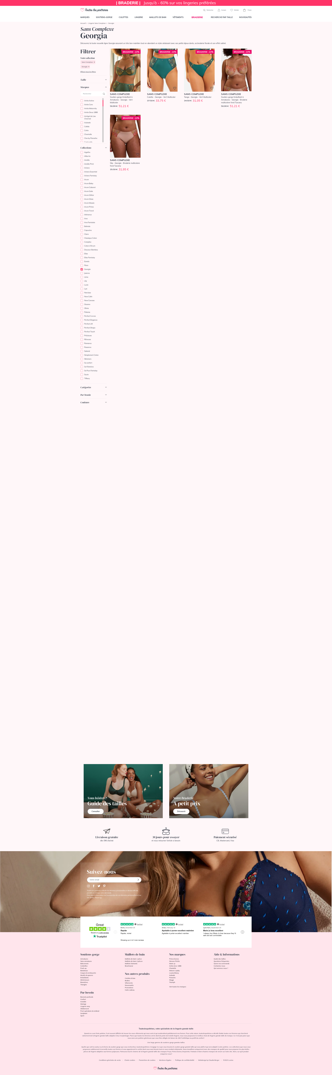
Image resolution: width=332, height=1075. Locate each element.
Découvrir (181, 811)
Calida (86, 126)
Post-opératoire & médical (89, 1011)
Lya (85, 289)
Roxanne (87, 347)
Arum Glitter (89, 195)
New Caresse (89, 300)
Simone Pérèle (174, 961)
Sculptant (83, 1013)
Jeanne (87, 273)
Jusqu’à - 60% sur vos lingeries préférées (166, 2)
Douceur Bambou (91, 250)
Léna (86, 277)
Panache (172, 978)
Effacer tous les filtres (88, 72)
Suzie (86, 374)
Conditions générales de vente (110, 1060)
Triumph (172, 982)
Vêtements (178, 17)
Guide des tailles (220, 959)
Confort (83, 999)
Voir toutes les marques (177, 987)
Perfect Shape (89, 328)
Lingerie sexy (85, 1006)
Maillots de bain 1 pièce (133, 959)
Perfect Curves (90, 316)
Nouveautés (245, 17)
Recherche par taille (222, 17)
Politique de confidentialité (184, 1060)
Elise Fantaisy (89, 257)
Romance (88, 343)
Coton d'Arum (89, 246)
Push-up (83, 968)
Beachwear (129, 966)
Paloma (87, 312)
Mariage (83, 1004)
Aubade (87, 123)
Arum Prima (89, 207)
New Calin (88, 296)
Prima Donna (174, 959)
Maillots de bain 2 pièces (134, 961)
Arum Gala (88, 191)
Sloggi (171, 980)
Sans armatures (86, 961)
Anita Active (89, 101)
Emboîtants (84, 978)
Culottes (123, 17)
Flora (86, 265)
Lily (85, 281)
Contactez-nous (219, 966)
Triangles (83, 985)
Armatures (84, 959)
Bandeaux (84, 971)
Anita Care (88, 104)
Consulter (96, 811)
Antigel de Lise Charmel (90, 117)
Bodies (127, 981)
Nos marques (177, 954)
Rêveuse (87, 339)
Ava (86, 218)
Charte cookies (130, 1060)
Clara (86, 234)
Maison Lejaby (174, 971)
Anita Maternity (90, 108)
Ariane (87, 168)
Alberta (87, 156)
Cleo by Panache (90, 138)
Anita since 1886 (175, 966)
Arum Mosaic (89, 203)
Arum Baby (88, 183)
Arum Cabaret (90, 187)
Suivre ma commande (221, 964)
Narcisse (87, 293)
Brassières (84, 982)
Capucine (88, 230)
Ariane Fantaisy (90, 176)
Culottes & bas (130, 978)
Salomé (87, 351)
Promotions (129, 988)
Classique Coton (90, 238)
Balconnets (84, 964)
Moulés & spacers (86, 975)
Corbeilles (84, 966)
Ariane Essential (90, 172)
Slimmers (87, 359)
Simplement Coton (91, 355)
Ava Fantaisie (89, 222)
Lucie (86, 285)
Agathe (87, 152)
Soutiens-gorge (104, 17)
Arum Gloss (88, 199)
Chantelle (88, 134)
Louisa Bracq (174, 973)
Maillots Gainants (131, 964)
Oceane (87, 304)
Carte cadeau (129, 990)
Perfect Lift (88, 324)
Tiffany (87, 378)
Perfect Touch (89, 332)
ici (101, 897)
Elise (86, 254)
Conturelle (88, 142)
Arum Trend (89, 211)
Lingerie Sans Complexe (97, 23)
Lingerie (139, 17)
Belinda (87, 226)
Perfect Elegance (90, 320)
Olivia (86, 308)
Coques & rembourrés (88, 973)
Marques (84, 17)
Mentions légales (165, 1060)
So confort (88, 363)
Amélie (87, 160)
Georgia (84, 67)
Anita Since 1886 (91, 112)
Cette (86, 130)
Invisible (83, 1002)
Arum (86, 179)
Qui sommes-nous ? (221, 968)
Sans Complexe (87, 62)
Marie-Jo (172, 964)
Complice (87, 242)
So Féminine (89, 367)
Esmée (86, 261)
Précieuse (88, 335)
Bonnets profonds (86, 997)
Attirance (88, 215)
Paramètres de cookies (147, 1060)
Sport (82, 1016)
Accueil (83, 23)
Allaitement (84, 1009)
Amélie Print (89, 164)
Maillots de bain (157, 17)
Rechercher (209, 10)
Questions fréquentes (221, 961)
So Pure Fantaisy (90, 371)
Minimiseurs (84, 980)
